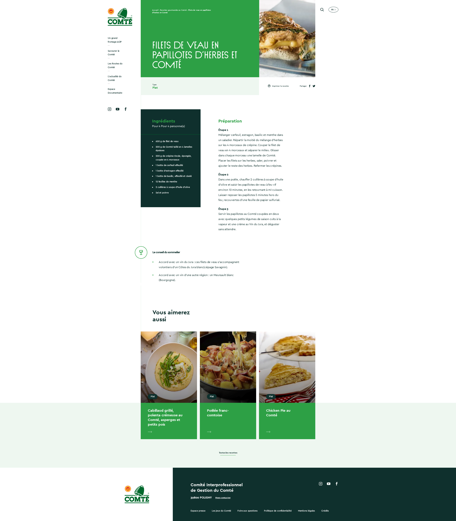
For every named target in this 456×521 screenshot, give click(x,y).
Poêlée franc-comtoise (218, 412)
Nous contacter (223, 497)
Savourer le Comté (113, 53)
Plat (155, 88)
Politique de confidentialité (278, 511)
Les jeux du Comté (221, 511)
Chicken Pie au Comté (278, 412)
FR (332, 9)
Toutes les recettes (228, 452)
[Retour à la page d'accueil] (120, 17)
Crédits (325, 511)
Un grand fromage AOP (115, 40)
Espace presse (198, 511)
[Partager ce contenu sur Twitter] (314, 86)
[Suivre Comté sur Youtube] (117, 109)
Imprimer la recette (280, 86)
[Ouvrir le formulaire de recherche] (322, 9)
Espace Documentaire (115, 91)
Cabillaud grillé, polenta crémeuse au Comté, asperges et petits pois (165, 417)
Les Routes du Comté (115, 65)
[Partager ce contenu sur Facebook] (309, 86)
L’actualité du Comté (114, 78)
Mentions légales (306, 511)
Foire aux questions (247, 511)
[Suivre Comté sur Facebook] (125, 109)
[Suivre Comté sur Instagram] (109, 109)
